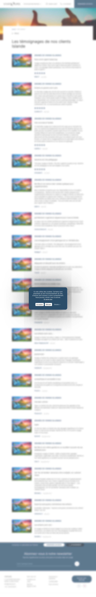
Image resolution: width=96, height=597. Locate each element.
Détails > (57, 304)
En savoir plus (48, 299)
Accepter (39, 304)
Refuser (48, 304)
